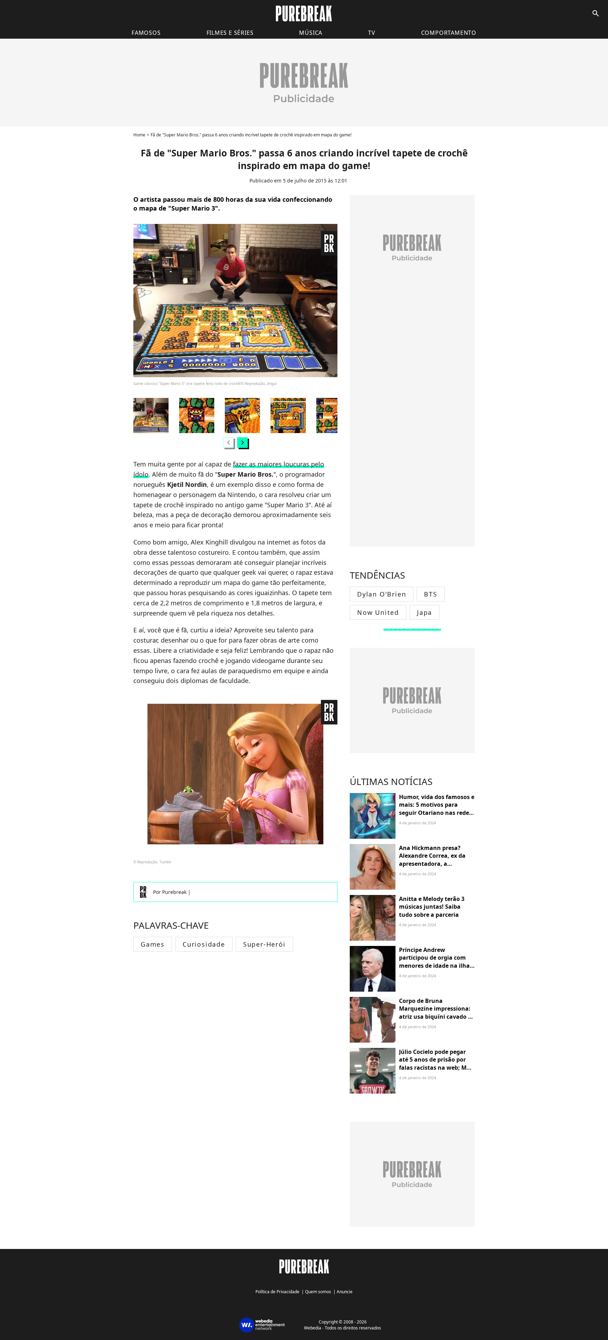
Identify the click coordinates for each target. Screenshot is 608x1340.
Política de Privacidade (277, 1292)
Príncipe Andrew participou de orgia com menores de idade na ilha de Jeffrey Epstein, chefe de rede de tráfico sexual (436, 965)
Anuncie (345, 1292)
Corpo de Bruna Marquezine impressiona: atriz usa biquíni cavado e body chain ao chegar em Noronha (435, 1016)
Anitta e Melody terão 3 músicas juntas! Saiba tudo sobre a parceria (431, 907)
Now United (378, 612)
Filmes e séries (230, 33)
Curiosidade (204, 944)
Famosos (146, 33)
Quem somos (318, 1292)
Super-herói (264, 944)
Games (153, 944)
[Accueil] (304, 13)
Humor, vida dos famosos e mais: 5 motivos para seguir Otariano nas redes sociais (436, 808)
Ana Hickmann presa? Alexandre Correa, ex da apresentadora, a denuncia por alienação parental (432, 863)
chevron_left (228, 442)
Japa (424, 612)
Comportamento (448, 33)
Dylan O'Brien (381, 594)
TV (371, 33)
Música (310, 33)
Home (139, 135)
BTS (430, 594)
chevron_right (242, 442)
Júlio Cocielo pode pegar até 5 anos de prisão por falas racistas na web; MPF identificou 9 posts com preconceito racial (436, 1067)
